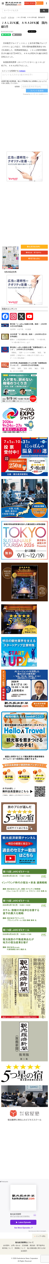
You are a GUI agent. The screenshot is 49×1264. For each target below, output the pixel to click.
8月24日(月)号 (11, 272)
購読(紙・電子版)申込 (30, 3)
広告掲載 (25, 1245)
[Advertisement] (24, 123)
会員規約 (24, 1251)
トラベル (11, 17)
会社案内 (6, 1245)
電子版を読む (35, 258)
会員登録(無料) (34, 247)
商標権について (20, 1248)
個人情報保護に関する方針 (36, 1248)
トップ (3, 17)
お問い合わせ (15, 1245)
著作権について (7, 1248)
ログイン (40, 3)
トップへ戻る (40, 1236)
